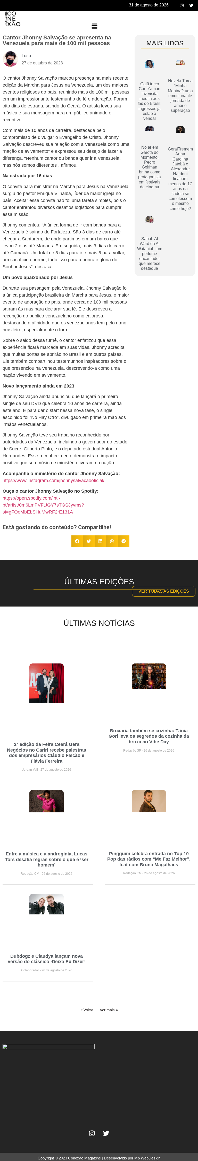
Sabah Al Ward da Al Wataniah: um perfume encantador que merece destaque (149, 254)
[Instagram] (182, 5)
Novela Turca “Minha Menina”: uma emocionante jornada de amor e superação (180, 96)
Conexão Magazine (84, 1158)
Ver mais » (109, 1010)
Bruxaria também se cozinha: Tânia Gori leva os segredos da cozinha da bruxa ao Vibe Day (149, 736)
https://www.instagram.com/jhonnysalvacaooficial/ (53, 480)
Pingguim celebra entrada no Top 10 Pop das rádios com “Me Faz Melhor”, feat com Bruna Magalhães (149, 859)
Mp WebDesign (147, 1158)
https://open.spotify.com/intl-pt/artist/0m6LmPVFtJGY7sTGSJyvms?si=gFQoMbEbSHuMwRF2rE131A (43, 505)
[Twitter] (191, 5)
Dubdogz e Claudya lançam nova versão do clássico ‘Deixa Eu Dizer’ (47, 959)
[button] (94, 26)
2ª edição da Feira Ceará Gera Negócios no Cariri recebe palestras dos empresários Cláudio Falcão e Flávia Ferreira (46, 753)
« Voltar (86, 1010)
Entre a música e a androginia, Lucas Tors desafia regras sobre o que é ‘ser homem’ (46, 859)
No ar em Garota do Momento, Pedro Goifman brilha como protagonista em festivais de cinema (149, 167)
